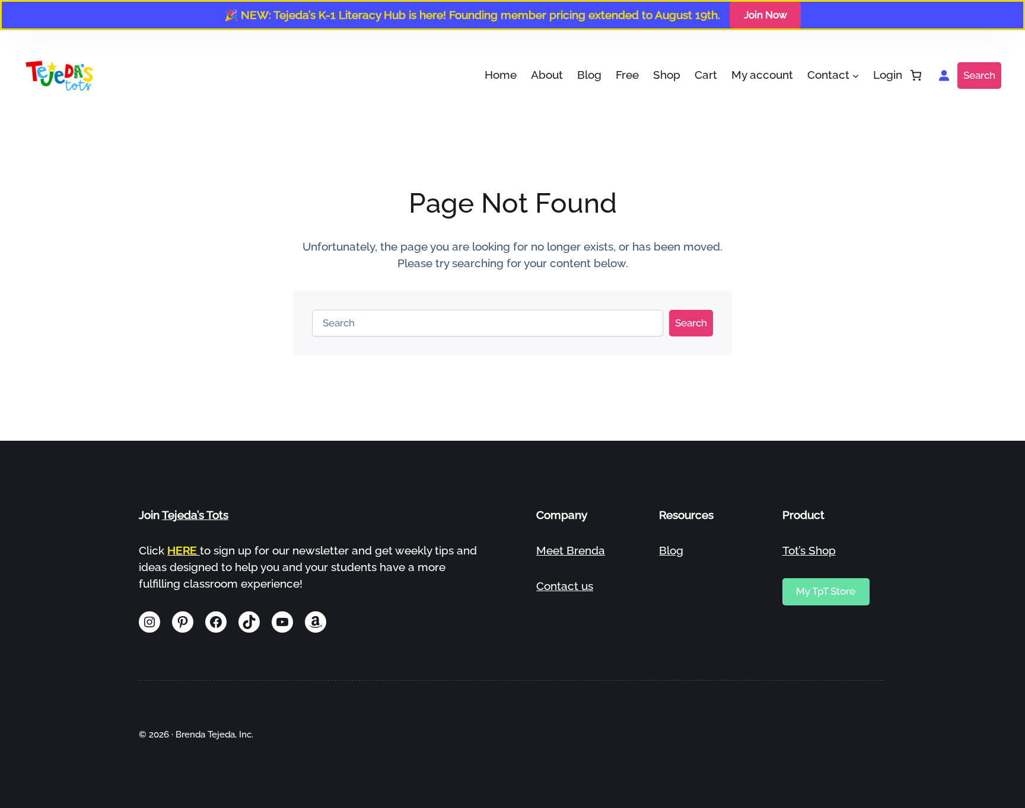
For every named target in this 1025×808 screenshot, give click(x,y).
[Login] (943, 75)
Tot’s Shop (809, 550)
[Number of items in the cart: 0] (916, 75)
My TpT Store (825, 591)
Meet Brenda (570, 550)
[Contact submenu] (855, 75)
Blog (671, 550)
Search (979, 75)
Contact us (564, 585)
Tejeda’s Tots (195, 514)
